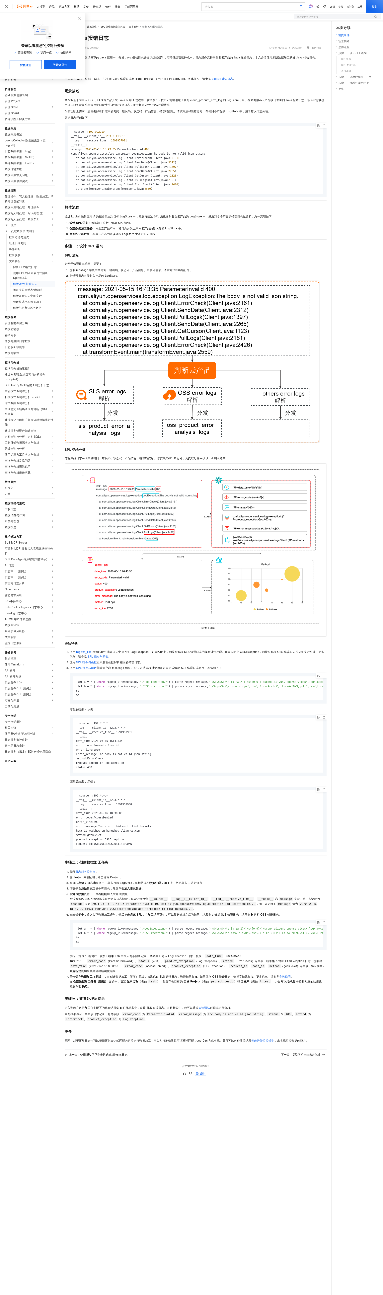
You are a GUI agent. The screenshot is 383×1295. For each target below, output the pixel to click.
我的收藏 (316, 47)
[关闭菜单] (6, 6)
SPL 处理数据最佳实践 (113, 26)
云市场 (97, 6)
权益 (76, 6)
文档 (332, 6)
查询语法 (204, 1008)
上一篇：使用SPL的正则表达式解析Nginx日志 (98, 1054)
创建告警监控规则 (262, 1040)
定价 (86, 6)
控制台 (350, 6)
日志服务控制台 (85, 872)
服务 (117, 6)
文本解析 (133, 26)
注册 (359, 6)
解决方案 (64, 6)
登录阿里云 (60, 65)
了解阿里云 (131, 6)
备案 (340, 6)
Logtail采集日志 (222, 79)
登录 (374, 6)
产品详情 (297, 47)
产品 (52, 6)
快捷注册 (25, 65)
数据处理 (92, 26)
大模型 (41, 6)
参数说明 (285, 976)
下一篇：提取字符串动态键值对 (300, 1054)
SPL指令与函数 (98, 656)
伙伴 (108, 6)
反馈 (202, 1073)
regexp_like (84, 652)
